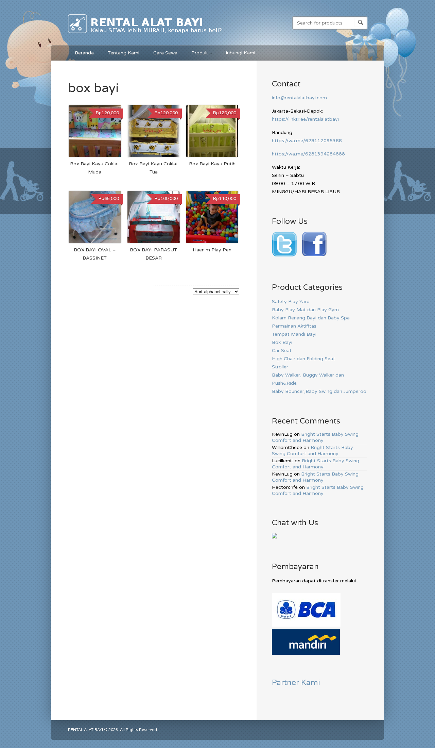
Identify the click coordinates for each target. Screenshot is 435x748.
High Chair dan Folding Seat (303, 359)
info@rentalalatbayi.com (299, 98)
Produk (196, 54)
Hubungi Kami (239, 53)
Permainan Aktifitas (294, 326)
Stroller (280, 367)
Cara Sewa (165, 53)
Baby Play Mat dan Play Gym (305, 310)
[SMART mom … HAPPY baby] (145, 34)
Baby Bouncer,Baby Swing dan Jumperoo (319, 391)
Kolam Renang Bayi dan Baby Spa (311, 318)
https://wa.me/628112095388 (307, 141)
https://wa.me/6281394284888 (308, 154)
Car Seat (282, 350)
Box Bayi (282, 342)
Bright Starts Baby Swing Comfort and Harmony (315, 437)
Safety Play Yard (291, 301)
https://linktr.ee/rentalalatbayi (305, 119)
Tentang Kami (123, 53)
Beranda (84, 53)
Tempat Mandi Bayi (294, 334)
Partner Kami (296, 682)
